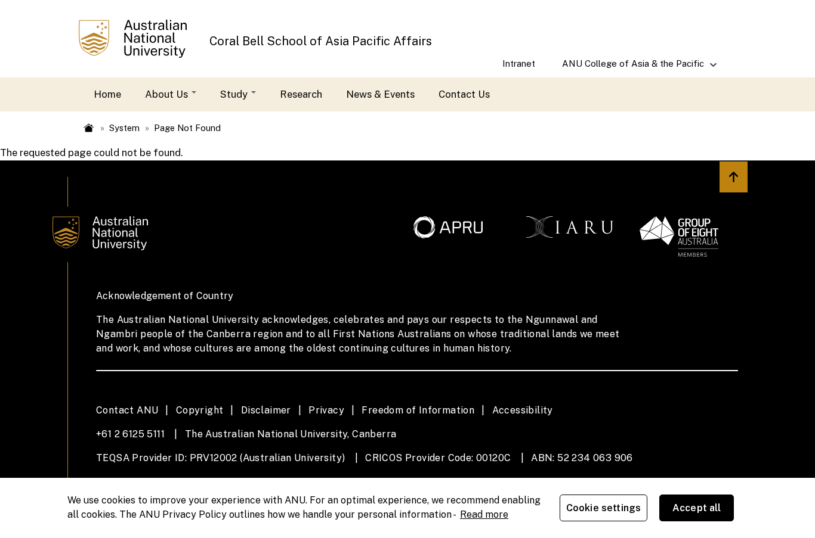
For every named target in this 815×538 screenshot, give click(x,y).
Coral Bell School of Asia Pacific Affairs (320, 41)
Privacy (326, 410)
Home (107, 94)
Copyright (200, 410)
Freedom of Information (418, 410)
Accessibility (522, 410)
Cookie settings (603, 508)
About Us (167, 94)
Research (301, 94)
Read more (484, 514)
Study (235, 94)
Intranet (518, 63)
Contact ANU (127, 410)
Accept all (696, 508)
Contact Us (464, 94)
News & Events (380, 94)
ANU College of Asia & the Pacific (625, 67)
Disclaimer (266, 410)
